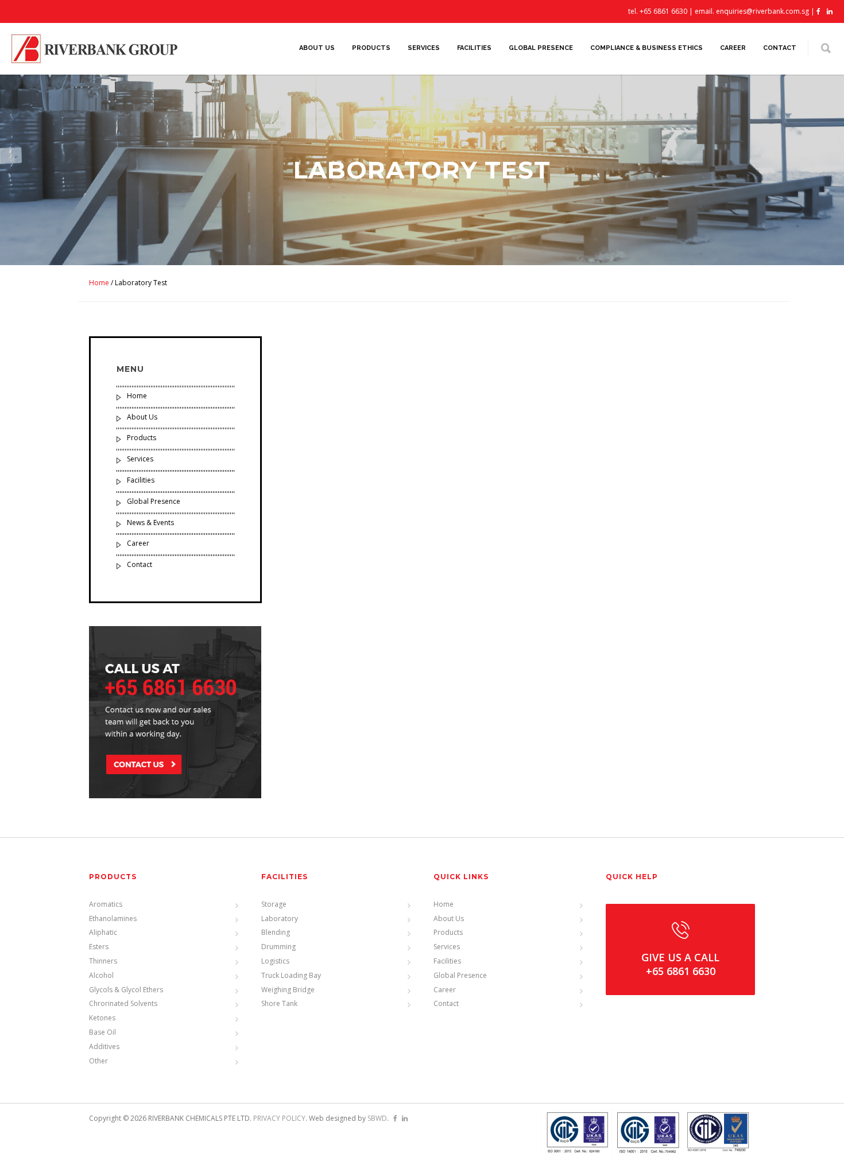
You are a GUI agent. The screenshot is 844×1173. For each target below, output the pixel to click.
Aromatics (105, 904)
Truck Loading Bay (291, 975)
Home (99, 283)
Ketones (102, 1018)
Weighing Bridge (288, 990)
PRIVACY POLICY (279, 1118)
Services (424, 48)
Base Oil (102, 1032)
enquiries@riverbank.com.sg (762, 11)
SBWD (377, 1118)
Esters (99, 946)
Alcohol (101, 975)
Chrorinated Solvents (123, 1003)
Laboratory (279, 918)
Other (98, 1061)
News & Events (150, 522)
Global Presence (541, 48)
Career (733, 48)
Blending (275, 932)
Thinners (103, 961)
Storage (274, 904)
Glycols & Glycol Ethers (126, 990)
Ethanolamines (113, 918)
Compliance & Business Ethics (646, 48)
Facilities (474, 48)
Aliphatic (103, 932)
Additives (104, 1046)
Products (371, 48)
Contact (779, 48)
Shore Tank (279, 1003)
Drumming (278, 946)
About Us (317, 48)
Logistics (275, 961)
